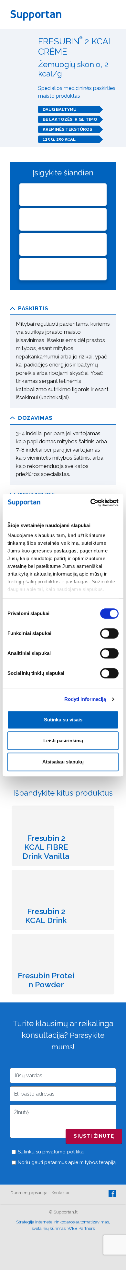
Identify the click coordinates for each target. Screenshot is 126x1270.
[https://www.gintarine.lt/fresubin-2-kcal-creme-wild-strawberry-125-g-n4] (63, 194)
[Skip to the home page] (38, 14)
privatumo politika (63, 1152)
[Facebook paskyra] (112, 1193)
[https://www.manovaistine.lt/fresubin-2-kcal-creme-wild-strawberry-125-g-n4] (63, 244)
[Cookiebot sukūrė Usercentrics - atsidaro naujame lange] (91, 502)
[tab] (63, 308)
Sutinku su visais (63, 719)
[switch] (109, 633)
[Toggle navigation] (113, 14)
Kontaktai (60, 1192)
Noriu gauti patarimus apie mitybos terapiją (66, 1162)
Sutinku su (50, 1152)
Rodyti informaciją (85, 699)
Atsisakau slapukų (63, 761)
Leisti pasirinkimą (63, 740)
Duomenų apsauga (28, 1192)
